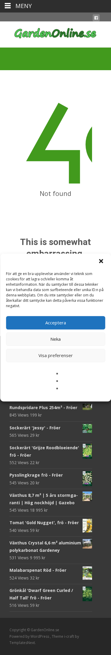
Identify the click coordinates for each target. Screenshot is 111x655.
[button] (101, 261)
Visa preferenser (55, 355)
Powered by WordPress (29, 636)
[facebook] (96, 19)
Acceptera (55, 323)
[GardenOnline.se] (55, 33)
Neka (55, 339)
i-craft (69, 636)
